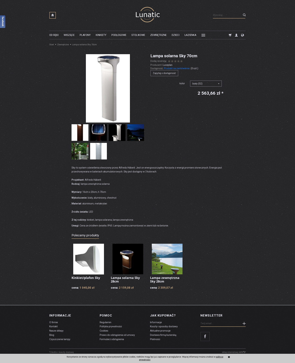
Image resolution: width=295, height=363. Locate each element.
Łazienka (190, 35)
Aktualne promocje (160, 330)
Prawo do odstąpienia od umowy (117, 335)
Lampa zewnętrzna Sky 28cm (164, 280)
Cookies (104, 330)
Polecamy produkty (85, 235)
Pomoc (106, 315)
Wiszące (69, 35)
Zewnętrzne (158, 35)
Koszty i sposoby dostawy (164, 326)
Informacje (60, 315)
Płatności (155, 339)
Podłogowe (118, 35)
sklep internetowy (230, 352)
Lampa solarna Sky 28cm (125, 280)
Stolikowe (138, 35)
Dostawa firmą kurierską (163, 335)
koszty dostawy (66, 352)
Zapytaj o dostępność (164, 73)
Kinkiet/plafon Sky (86, 278)
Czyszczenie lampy (59, 339)
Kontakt (53, 326)
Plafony (85, 35)
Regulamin (105, 322)
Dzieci (175, 35)
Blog (51, 335)
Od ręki (54, 35)
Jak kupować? (163, 315)
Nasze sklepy (56, 330)
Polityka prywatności (111, 326)
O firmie (53, 322)
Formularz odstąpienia (112, 339)
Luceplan (167, 65)
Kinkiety (101, 35)
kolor (182, 83)
